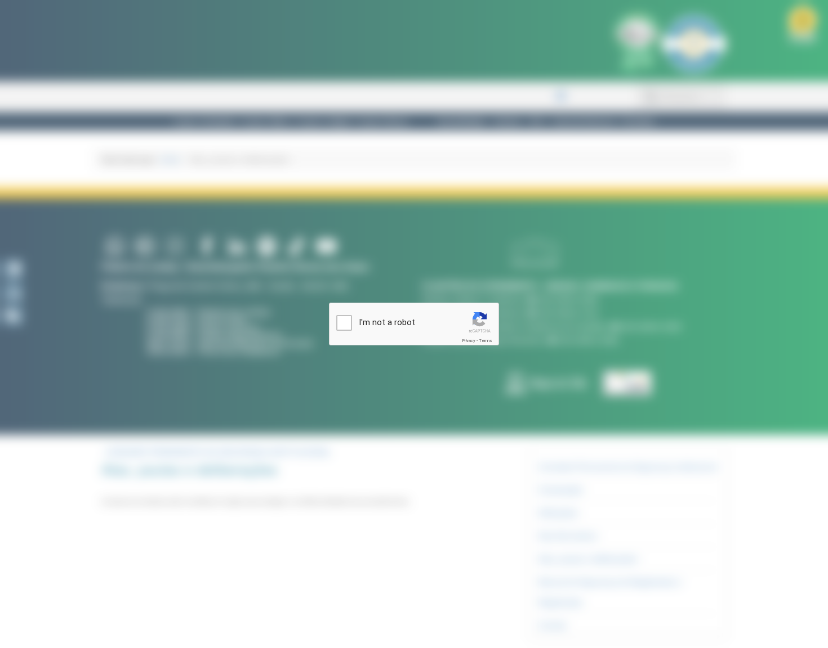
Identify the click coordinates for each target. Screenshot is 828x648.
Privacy (468, 340)
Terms (485, 340)
